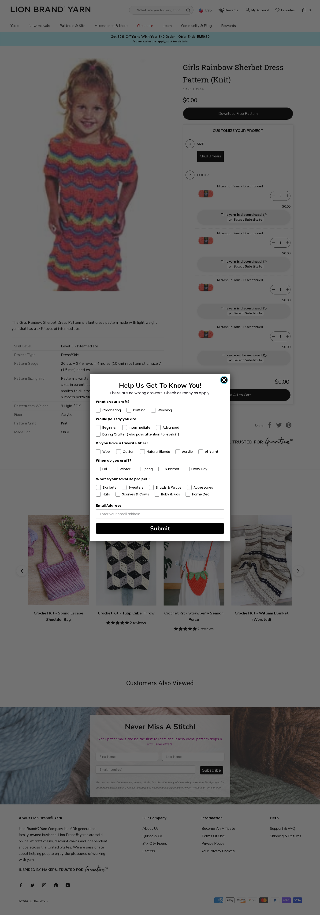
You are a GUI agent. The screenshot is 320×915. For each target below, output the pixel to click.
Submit (160, 528)
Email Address (108, 505)
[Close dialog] (224, 380)
